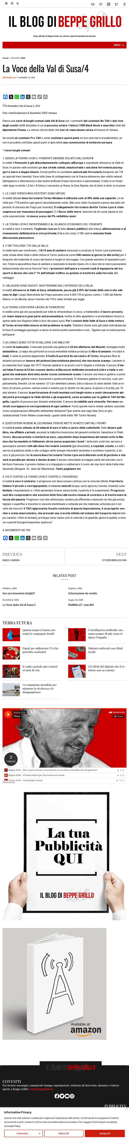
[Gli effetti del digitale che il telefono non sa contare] (77, 671)
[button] (8, 3)
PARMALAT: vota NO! (81, 605)
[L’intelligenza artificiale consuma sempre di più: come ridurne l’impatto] (77, 634)
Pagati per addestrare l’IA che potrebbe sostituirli (40, 650)
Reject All (64, 1133)
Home (5, 58)
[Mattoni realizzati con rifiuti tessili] (77, 652)
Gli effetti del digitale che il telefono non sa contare (107, 668)
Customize (22, 1133)
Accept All (104, 1133)
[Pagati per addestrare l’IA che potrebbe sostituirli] (11, 652)
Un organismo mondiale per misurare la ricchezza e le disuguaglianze (40, 688)
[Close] (126, 1109)
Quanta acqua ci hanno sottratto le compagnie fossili (39, 631)
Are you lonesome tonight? (19, 593)
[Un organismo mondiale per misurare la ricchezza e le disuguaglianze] (11, 689)
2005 (23, 58)
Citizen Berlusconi (114, 560)
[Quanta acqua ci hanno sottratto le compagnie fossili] (11, 634)
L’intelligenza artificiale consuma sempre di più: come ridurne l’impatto (106, 633)
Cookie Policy (13, 1126)
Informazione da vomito (82, 593)
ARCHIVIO (15, 58)
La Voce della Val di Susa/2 (19, 605)
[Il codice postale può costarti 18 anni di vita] (11, 671)
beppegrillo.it (10, 78)
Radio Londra (11, 560)
